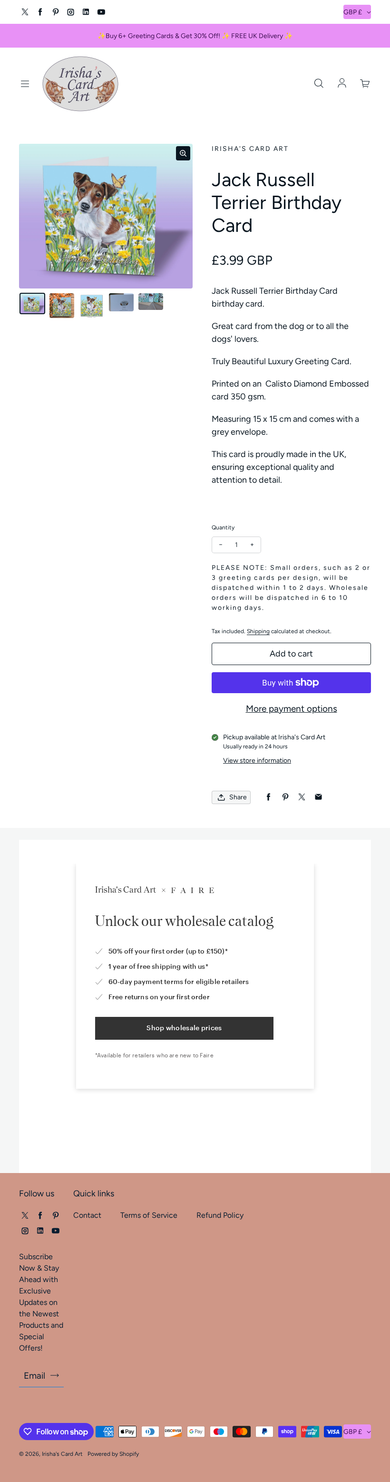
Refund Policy (220, 1215)
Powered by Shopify (113, 1454)
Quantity (223, 527)
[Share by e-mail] (318, 797)
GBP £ (352, 12)
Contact (87, 1215)
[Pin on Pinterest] (285, 797)
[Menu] (24, 84)
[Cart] (365, 84)
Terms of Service (148, 1215)
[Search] (318, 84)
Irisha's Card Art (62, 1454)
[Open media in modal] (183, 153)
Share (238, 797)
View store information (257, 760)
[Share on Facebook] (268, 797)
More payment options (291, 708)
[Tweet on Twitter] (302, 797)
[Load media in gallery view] (32, 303)
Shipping (258, 631)
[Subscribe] (54, 1375)
